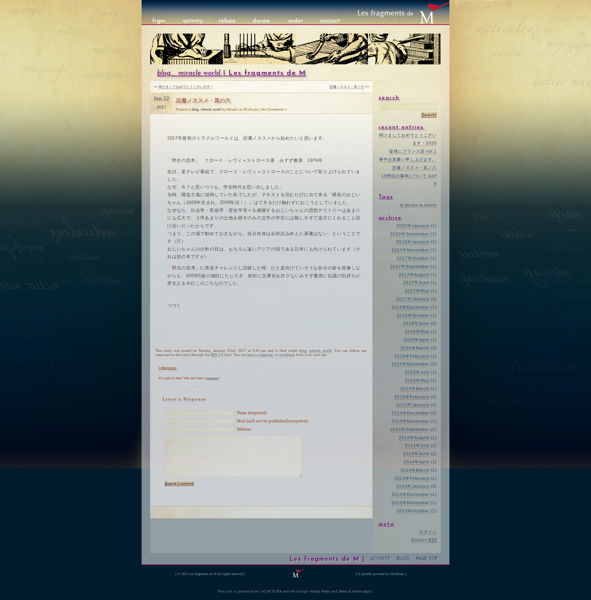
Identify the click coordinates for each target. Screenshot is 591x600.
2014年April (416, 462)
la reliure (428, 205)
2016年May (417, 331)
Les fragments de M (202, 574)
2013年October (413, 511)
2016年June (416, 323)
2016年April (416, 339)
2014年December (410, 413)
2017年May (417, 291)
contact (330, 21)
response (212, 378)
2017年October (413, 258)
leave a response (260, 355)
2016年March (414, 348)
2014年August (414, 437)
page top (426, 559)
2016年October (413, 315)
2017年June (416, 282)
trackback (287, 355)
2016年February (411, 356)
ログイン (428, 531)
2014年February (411, 478)
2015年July (417, 372)
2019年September (409, 234)
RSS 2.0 (217, 355)
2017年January (412, 299)
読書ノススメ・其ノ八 (414, 167)
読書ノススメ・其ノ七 (347, 87)
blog (164, 73)
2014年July (417, 445)
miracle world (199, 73)
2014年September (409, 429)
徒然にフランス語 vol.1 (413, 151)
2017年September (409, 266)
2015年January (412, 405)
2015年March (414, 388)
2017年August (414, 274)
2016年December (410, 307)
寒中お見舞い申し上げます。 (408, 159)
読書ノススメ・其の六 (203, 100)
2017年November (410, 250)
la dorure (409, 205)
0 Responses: (167, 368)
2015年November (410, 364)
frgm (158, 21)
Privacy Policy (320, 591)
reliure (227, 21)
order (295, 21)
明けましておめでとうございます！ (186, 87)
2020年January (412, 226)
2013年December (410, 494)
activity (193, 21)
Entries (424, 540)
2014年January (412, 486)
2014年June (416, 453)
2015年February (411, 397)
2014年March (414, 470)
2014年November (410, 421)
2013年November (410, 502)
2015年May (417, 380)
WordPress (397, 574)
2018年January (412, 242)
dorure (261, 21)
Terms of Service (350, 591)
